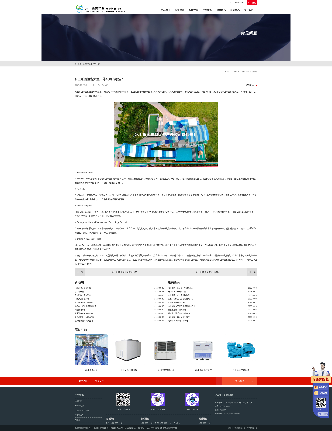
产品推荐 (207, 10)
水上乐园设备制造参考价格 (107, 271)
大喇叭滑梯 (79, 405)
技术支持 (237, 71)
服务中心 (221, 10)
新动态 (79, 282)
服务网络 (245, 71)
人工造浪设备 (252, 428)
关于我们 (249, 10)
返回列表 (250, 84)
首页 (79, 63)
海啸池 (77, 420)
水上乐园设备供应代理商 (226, 271)
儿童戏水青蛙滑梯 (82, 410)
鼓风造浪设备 (239, 428)
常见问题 (96, 63)
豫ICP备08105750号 (168, 428)
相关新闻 (174, 282)
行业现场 (179, 10)
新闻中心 (235, 10)
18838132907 (239, 2)
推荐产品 (81, 329)
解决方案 (193, 10)
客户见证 (83, 380)
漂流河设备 (79, 415)
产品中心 (165, 10)
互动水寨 (78, 400)
